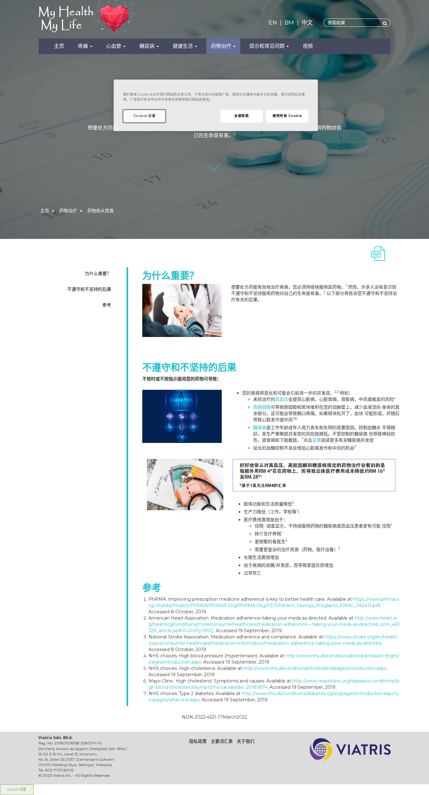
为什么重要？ (98, 273)
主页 (59, 46)
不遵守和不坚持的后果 (89, 289)
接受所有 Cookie (287, 116)
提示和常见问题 (267, 46)
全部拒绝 (241, 116)
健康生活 (183, 46)
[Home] (92, 18)
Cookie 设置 (16, 789)
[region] (216, 105)
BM (289, 22)
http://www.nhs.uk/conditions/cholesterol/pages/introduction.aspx (314, 668)
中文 (307, 22)
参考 (106, 305)
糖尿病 (147, 46)
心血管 (114, 46)
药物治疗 (221, 46)
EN (273, 22)
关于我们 (245, 741)
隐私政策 (198, 741)
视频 (308, 46)
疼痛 (83, 46)
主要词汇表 (222, 741)
